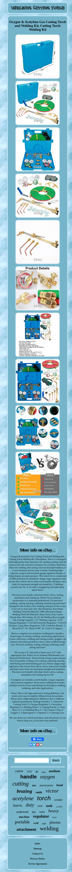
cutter (19, 771)
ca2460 (59, 807)
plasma (54, 822)
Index (37, 843)
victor (52, 791)
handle (28, 776)
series (42, 811)
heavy (53, 810)
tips (34, 811)
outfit (44, 824)
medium (54, 771)
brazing (24, 791)
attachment (26, 829)
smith (39, 792)
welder (58, 799)
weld (35, 823)
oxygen (47, 776)
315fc (29, 771)
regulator (41, 816)
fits (37, 771)
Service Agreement (37, 863)
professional (22, 811)
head (59, 785)
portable (22, 821)
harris (17, 805)
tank (49, 806)
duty (30, 805)
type (43, 772)
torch (44, 798)
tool (40, 806)
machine (24, 817)
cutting (20, 783)
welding (49, 828)
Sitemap (38, 848)
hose (54, 817)
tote (34, 785)
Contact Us (37, 853)
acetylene (23, 798)
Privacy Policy (37, 858)
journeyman (46, 785)
